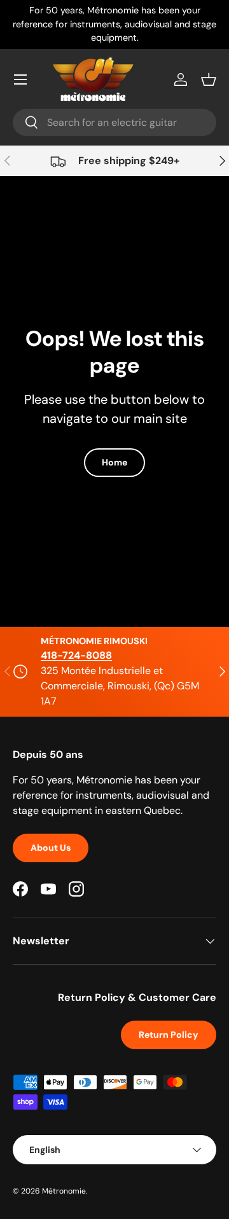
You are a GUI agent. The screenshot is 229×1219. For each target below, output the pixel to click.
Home (114, 462)
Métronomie (64, 1191)
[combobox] (114, 122)
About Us (51, 847)
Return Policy (168, 1034)
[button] (209, 79)
